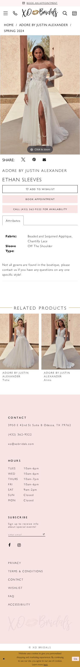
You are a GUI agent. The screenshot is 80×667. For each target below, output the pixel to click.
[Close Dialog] (4, 659)
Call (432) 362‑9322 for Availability (40, 209)
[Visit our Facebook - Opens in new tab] (9, 545)
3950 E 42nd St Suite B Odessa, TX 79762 (39, 425)
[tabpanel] (40, 95)
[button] (5, 12)
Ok (76, 658)
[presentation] (19, 342)
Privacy (14, 563)
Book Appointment (40, 199)
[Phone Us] (15, 12)
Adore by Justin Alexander (43, 24)
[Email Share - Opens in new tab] (44, 160)
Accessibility (19, 604)
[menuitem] (5, 12)
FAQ (11, 596)
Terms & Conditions (25, 571)
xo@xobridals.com (21, 444)
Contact (15, 579)
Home (9, 24)
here (46, 664)
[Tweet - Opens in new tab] (23, 159)
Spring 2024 (14, 30)
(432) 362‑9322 (20, 434)
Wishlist (15, 588)
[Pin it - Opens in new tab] (34, 159)
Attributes (13, 220)
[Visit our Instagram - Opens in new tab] (19, 545)
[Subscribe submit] (43, 534)
